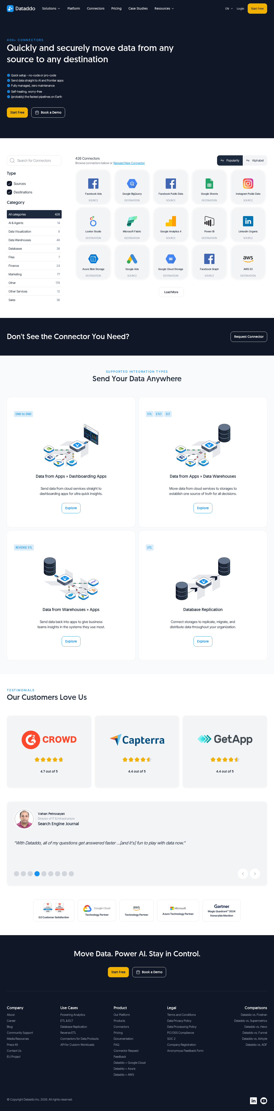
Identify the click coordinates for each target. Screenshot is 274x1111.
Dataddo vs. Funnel (255, 1032)
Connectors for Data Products (79, 1038)
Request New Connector (129, 163)
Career (11, 1020)
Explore (71, 508)
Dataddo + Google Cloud (130, 1062)
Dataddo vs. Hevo (255, 1026)
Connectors (95, 8)
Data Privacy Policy (179, 1020)
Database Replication (73, 1026)
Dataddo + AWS (124, 1074)
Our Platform (122, 1014)
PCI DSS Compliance (180, 1032)
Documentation (123, 1038)
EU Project (13, 1056)
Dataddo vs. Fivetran (254, 1014)
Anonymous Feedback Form (185, 1050)
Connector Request (126, 1050)
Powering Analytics (72, 1014)
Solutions (49, 8)
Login (240, 8)
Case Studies (138, 8)
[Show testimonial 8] (64, 873)
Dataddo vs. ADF (256, 1044)
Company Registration (181, 1044)
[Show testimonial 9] (71, 873)
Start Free (257, 8)
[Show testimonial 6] (50, 873)
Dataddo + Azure (124, 1068)
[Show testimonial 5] (43, 873)
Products (119, 1020)
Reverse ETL (68, 1032)
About (11, 1014)
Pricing (116, 8)
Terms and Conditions (181, 1014)
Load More (171, 292)
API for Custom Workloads (77, 1044)
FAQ (116, 1044)
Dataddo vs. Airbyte (254, 1038)
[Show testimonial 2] (23, 873)
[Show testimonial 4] (37, 873)
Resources (162, 8)
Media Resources (18, 1038)
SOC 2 (171, 1038)
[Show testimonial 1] (16, 873)
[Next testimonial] (255, 874)
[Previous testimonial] (243, 874)
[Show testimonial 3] (30, 873)
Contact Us (14, 1050)
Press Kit (12, 1044)
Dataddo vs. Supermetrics (250, 1020)
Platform (73, 8)
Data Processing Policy (182, 1026)
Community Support (20, 1032)
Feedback (120, 1056)
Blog (10, 1026)
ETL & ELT (66, 1020)
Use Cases (69, 1007)
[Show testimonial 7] (57, 873)
